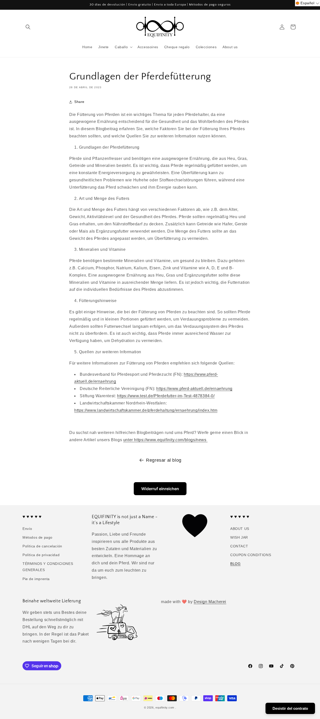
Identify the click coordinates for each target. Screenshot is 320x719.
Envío (27, 529)
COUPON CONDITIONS (250, 555)
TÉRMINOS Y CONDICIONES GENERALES (47, 567)
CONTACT (239, 546)
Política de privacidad (41, 555)
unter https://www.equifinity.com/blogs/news (165, 440)
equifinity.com (165, 707)
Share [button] (79, 102)
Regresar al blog (164, 460)
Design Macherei (210, 602)
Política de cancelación (42, 546)
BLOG (235, 564)
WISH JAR (239, 537)
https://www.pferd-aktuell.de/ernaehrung (194, 388)
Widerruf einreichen (160, 488)
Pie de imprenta (36, 579)
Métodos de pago (37, 537)
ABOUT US (239, 529)
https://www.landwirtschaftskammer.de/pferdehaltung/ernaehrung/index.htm (146, 410)
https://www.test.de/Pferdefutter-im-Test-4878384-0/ (166, 396)
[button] (28, 26)
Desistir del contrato (290, 708)
